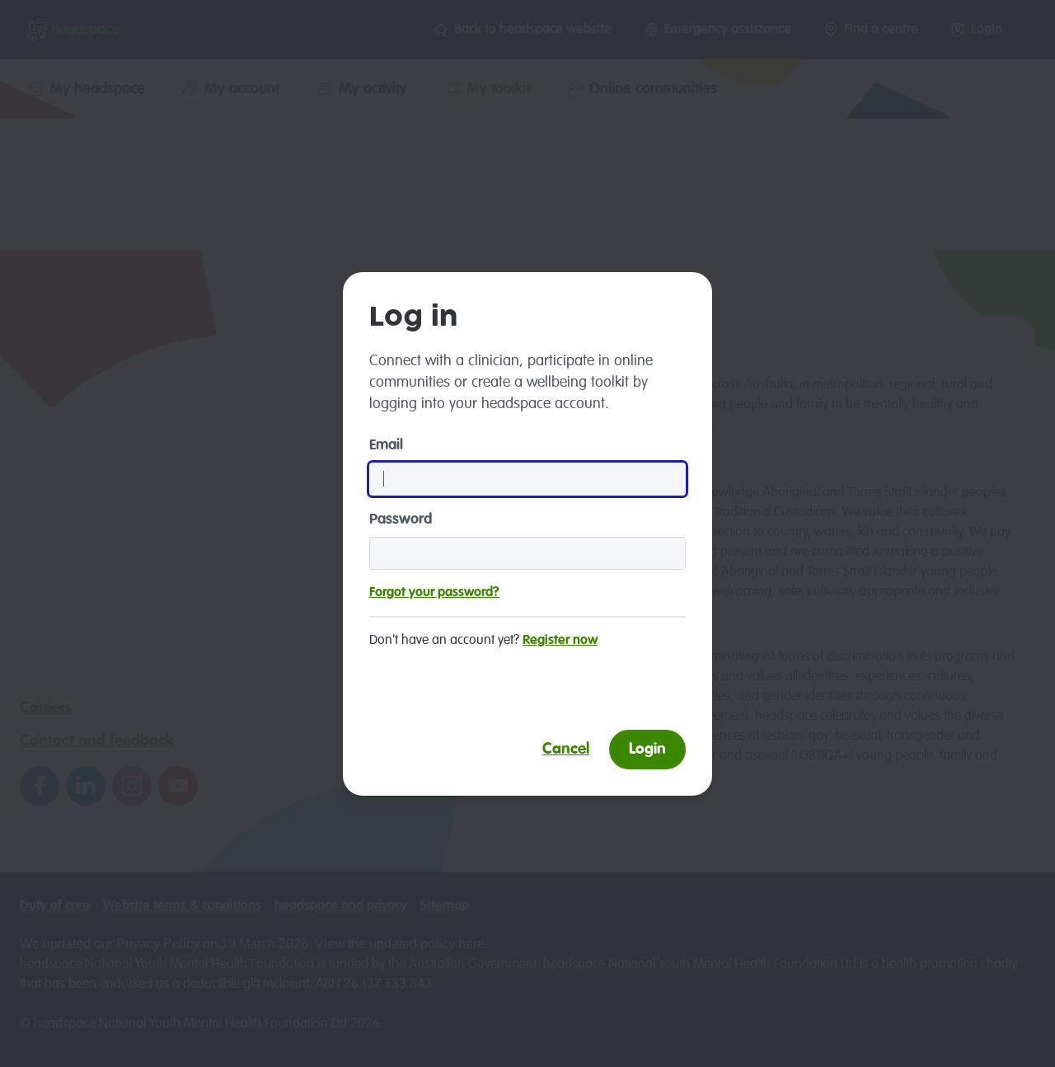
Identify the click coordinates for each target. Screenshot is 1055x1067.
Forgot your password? (434, 592)
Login (647, 749)
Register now (560, 640)
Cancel (565, 749)
